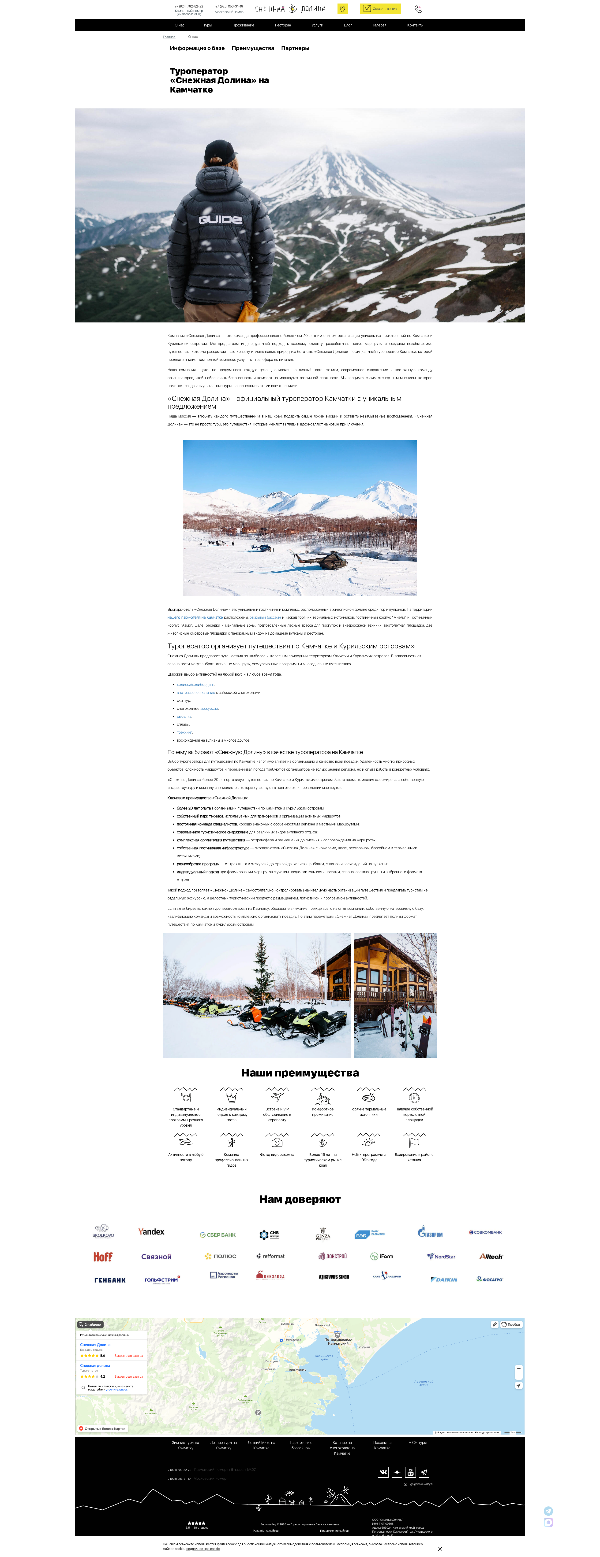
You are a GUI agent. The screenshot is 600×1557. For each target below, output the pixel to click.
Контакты (415, 25)
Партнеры (295, 48)
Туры (207, 25)
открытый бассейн (265, 617)
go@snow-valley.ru (422, 1484)
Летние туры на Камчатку (223, 1445)
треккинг (184, 732)
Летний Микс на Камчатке (261, 1445)
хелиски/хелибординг (195, 684)
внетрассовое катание (196, 692)
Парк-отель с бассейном (301, 1445)
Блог (348, 25)
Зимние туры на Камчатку (185, 1445)
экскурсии (209, 708)
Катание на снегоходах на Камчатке (342, 1448)
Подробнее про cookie (203, 1549)
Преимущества (253, 48)
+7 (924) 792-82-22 (189, 6)
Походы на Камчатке (382, 1445)
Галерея (379, 25)
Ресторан (283, 25)
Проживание (243, 25)
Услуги (317, 25)
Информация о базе (197, 48)
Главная (169, 37)
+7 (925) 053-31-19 (229, 6)
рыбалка (184, 716)
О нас (179, 25)
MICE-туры (418, 1442)
